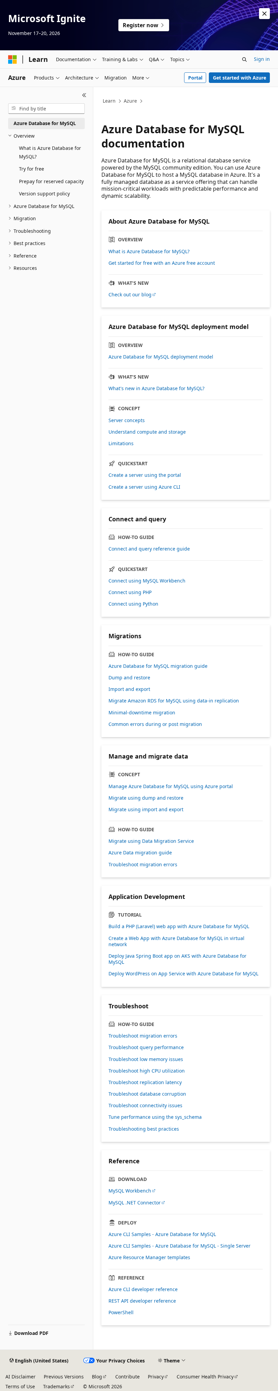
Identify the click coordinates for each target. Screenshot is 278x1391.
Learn (109, 101)
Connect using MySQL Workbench (146, 581)
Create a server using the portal (144, 475)
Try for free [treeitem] (31, 169)
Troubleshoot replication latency (145, 1082)
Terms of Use (20, 1386)
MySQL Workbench (129, 1191)
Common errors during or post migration (155, 724)
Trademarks (56, 1386)
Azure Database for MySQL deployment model (160, 357)
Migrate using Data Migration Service (151, 841)
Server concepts (126, 420)
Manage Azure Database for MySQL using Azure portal (170, 786)
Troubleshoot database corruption (147, 1094)
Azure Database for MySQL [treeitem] (45, 123)
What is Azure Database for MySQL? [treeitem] (50, 152)
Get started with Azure (239, 77)
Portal (195, 77)
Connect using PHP (130, 592)
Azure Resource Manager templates (149, 1257)
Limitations (121, 443)
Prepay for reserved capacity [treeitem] (51, 181)
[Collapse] (84, 95)
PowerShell (121, 1312)
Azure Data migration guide (140, 853)
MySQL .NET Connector (134, 1203)
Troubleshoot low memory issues (145, 1059)
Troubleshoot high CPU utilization (146, 1071)
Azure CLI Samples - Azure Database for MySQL (162, 1234)
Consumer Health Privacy (205, 1376)
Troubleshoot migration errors (142, 865)
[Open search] (244, 59)
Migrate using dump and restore (145, 798)
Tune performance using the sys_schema (155, 1117)
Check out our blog (130, 295)
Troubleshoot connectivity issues (145, 1105)
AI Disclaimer (20, 1376)
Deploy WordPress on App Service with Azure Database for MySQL (183, 974)
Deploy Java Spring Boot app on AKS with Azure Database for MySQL (177, 959)
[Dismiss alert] (264, 13)
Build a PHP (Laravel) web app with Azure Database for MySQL (178, 926)
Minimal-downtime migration (141, 713)
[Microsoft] (12, 59)
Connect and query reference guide (149, 549)
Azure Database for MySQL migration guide (157, 666)
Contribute (127, 1376)
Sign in (262, 59)
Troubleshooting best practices (143, 1129)
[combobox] (46, 108)
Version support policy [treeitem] (44, 193)
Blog (97, 1376)
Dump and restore (129, 678)
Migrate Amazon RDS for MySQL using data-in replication (173, 701)
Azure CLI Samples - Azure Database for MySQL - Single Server (179, 1246)
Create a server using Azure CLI (144, 487)
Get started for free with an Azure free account (161, 263)
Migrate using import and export (145, 809)
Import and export (129, 689)
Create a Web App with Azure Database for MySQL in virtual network (176, 941)
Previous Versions (64, 1376)
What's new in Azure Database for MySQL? (156, 388)
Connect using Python (133, 604)
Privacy (156, 1376)
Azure (130, 101)
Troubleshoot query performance (146, 1047)
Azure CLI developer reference (143, 1289)
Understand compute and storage (147, 432)
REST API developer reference (142, 1301)
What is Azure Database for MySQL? (149, 251)
